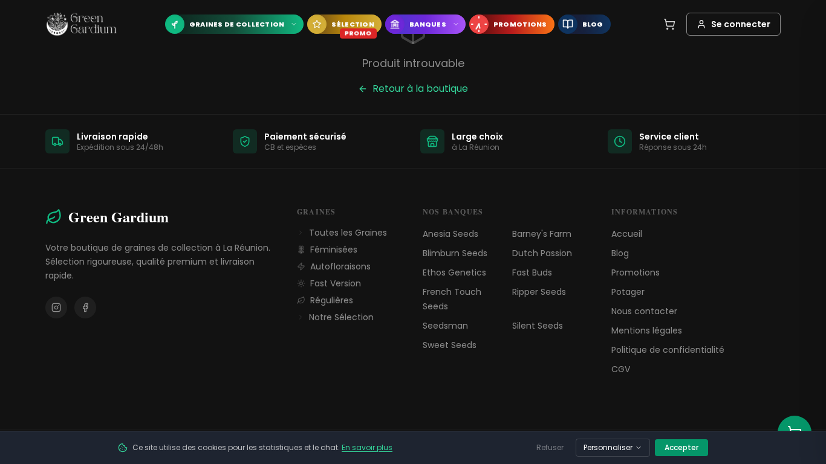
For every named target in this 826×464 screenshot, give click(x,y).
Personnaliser (608, 447)
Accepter (681, 447)
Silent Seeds (537, 326)
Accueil (626, 234)
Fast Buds (532, 272)
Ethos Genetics (454, 272)
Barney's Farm (541, 234)
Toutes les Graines (348, 233)
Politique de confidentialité (667, 350)
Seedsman (445, 326)
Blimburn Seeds (455, 253)
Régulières (331, 300)
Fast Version (335, 283)
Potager (628, 292)
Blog (620, 253)
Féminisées (333, 249)
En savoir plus (367, 447)
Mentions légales (646, 330)
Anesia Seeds (450, 234)
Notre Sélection (341, 317)
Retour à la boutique (420, 88)
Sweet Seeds (449, 345)
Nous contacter (644, 311)
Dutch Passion (542, 253)
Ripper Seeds (539, 292)
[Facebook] (85, 307)
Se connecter (740, 24)
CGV (620, 369)
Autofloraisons (340, 266)
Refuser (550, 447)
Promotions (635, 272)
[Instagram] (56, 307)
